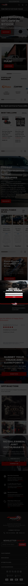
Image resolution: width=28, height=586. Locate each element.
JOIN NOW (14, 296)
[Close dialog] (27, 281)
